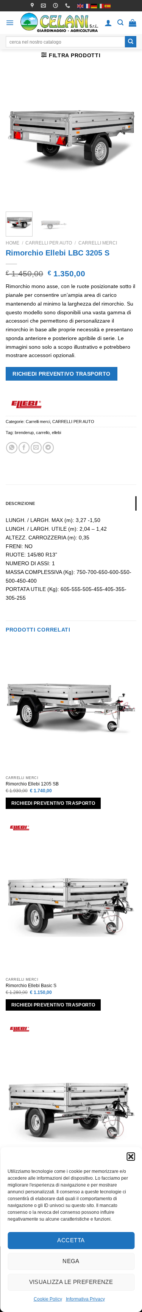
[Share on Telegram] (48, 447)
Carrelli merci (97, 243)
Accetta (70, 1240)
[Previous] (18, 140)
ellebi (56, 432)
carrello (43, 432)
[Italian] (101, 5)
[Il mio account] (108, 22)
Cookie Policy (48, 1299)
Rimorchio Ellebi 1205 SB (32, 784)
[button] (130, 1156)
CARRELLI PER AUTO (48, 243)
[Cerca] (120, 22)
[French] (87, 5)
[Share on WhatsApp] (11, 447)
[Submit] (130, 41)
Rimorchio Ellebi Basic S (31, 985)
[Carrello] (132, 22)
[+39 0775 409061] (68, 6)
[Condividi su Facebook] (24, 447)
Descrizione (20, 503)
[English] (80, 5)
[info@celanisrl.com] (44, 6)
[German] (94, 5)
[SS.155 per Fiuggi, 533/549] (33, 6)
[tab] (71, 503)
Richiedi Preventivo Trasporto (61, 374)
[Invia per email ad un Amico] (36, 447)
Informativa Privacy (85, 1299)
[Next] (124, 140)
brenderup (24, 432)
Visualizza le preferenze (71, 1282)
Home (12, 243)
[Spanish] (108, 5)
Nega (71, 1261)
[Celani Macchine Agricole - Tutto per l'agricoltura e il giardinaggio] (59, 22)
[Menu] (10, 22)
